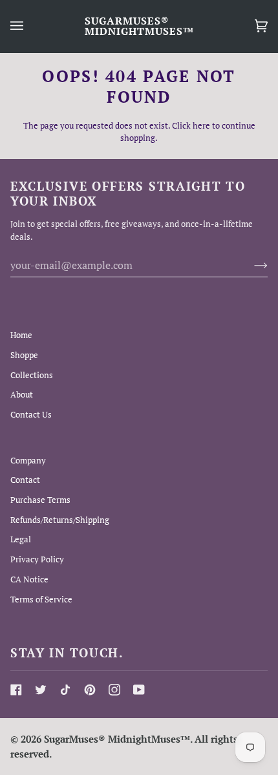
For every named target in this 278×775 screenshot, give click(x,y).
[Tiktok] (65, 689)
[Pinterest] (90, 689)
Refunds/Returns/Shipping (59, 520)
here (201, 125)
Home (21, 335)
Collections (31, 375)
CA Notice (29, 579)
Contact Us (31, 414)
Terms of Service (41, 599)
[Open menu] (29, 26)
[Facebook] (16, 689)
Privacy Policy (37, 559)
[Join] (250, 265)
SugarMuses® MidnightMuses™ (117, 738)
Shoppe (24, 355)
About (21, 394)
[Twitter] (41, 689)
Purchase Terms (40, 499)
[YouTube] (139, 689)
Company (28, 460)
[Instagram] (114, 689)
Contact (25, 479)
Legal (20, 539)
